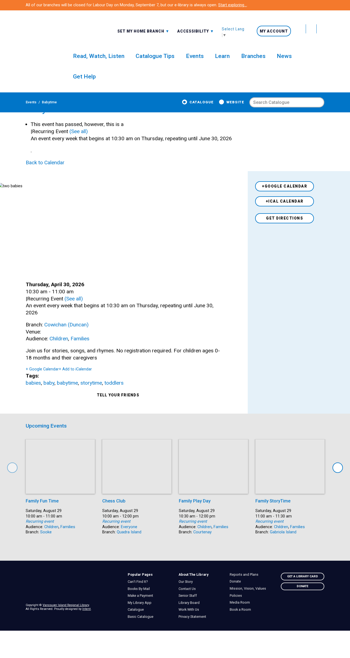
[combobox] (143, 31)
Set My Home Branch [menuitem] (141, 30)
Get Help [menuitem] (84, 76)
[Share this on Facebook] (124, 403)
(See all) (78, 131)
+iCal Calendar (285, 201)
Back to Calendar (45, 162)
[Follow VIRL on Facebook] (311, 28)
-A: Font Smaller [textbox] (195, 30)
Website (235, 102)
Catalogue (201, 102)
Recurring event (40, 521)
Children (58, 338)
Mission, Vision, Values (249, 588)
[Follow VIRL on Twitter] (301, 28)
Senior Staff (189, 596)
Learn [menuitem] (222, 55)
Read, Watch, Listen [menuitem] (98, 55)
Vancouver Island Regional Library (66, 605)
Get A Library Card (302, 576)
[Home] (73, 584)
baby (48, 383)
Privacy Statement (193, 617)
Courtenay (202, 532)
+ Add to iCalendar (75, 369)
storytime (91, 383)
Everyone (129, 526)
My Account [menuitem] (274, 31)
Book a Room (241, 610)
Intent (86, 609)
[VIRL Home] (40, 41)
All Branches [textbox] (133, 30)
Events (31, 102)
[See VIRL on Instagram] (320, 28)
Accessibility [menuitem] (195, 30)
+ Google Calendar (42, 369)
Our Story (187, 582)
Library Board (190, 603)
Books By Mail (140, 589)
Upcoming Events (46, 426)
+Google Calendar (284, 186)
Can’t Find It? (139, 582)
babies (33, 383)
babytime (67, 383)
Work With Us (190, 610)
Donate (236, 581)
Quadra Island (129, 532)
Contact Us (188, 589)
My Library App (140, 603)
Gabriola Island (283, 532)
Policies (237, 596)
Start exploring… (232, 4)
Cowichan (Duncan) (66, 324)
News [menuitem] (284, 55)
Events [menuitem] (195, 55)
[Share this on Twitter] (147, 395)
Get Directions (284, 218)
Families (80, 338)
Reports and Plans (245, 575)
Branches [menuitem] (253, 55)
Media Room (241, 602)
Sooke (46, 532)
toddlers (114, 383)
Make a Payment (141, 596)
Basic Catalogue (141, 617)
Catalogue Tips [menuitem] (155, 55)
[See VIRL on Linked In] (319, 606)
